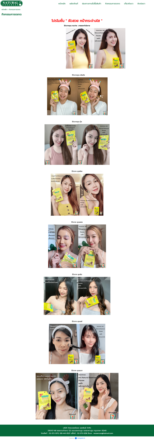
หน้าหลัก (4, 9)
